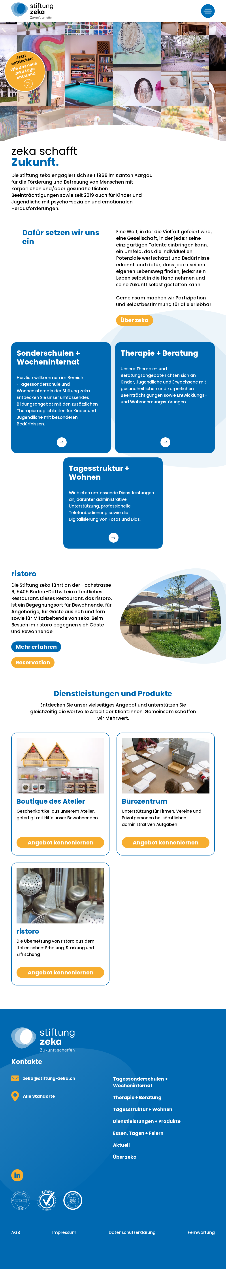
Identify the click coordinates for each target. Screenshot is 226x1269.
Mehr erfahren (62, 442)
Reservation (33, 662)
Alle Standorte (39, 1096)
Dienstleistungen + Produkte (147, 1121)
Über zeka (135, 320)
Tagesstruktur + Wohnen (142, 1109)
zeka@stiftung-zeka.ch (49, 1078)
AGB (15, 1232)
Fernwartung (201, 1232)
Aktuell (121, 1145)
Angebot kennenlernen (60, 842)
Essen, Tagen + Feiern (138, 1133)
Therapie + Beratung (137, 1097)
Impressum (64, 1232)
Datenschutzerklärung (132, 1232)
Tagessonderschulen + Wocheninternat (140, 1082)
